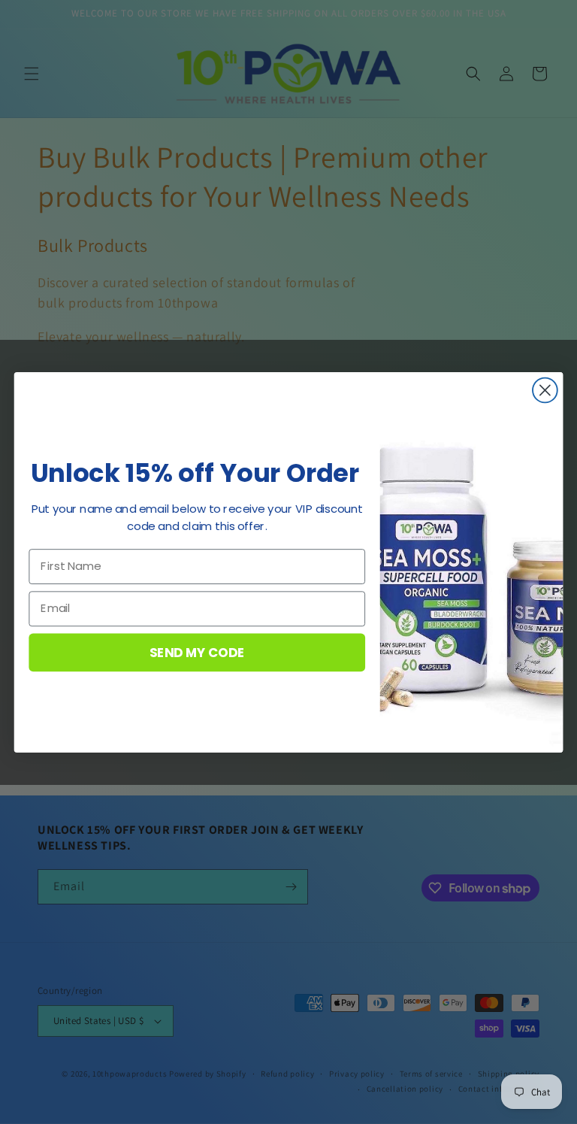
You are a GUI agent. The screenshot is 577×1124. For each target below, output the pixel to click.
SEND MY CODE (197, 651)
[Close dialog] (545, 389)
